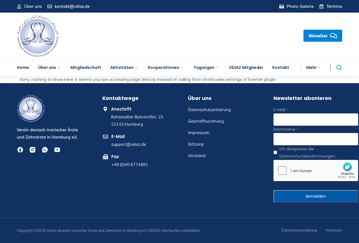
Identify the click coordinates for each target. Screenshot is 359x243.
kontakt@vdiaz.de (72, 6)
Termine (334, 6)
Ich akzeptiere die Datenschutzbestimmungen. (307, 152)
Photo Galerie (300, 6)
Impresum (334, 230)
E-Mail (279, 110)
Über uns (33, 6)
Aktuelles (318, 35)
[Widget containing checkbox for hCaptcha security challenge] (315, 170)
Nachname (284, 129)
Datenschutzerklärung (299, 230)
